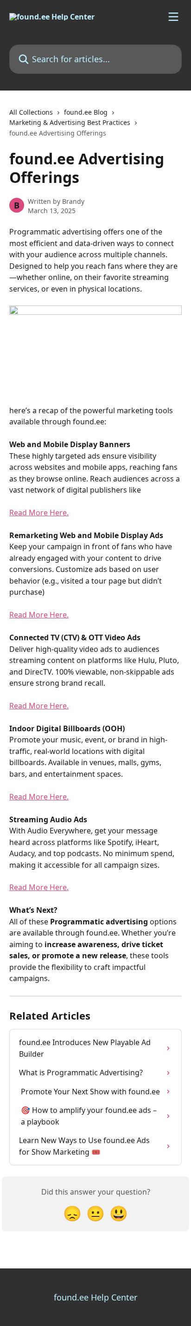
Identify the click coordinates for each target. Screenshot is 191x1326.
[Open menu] (173, 16)
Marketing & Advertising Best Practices (69, 122)
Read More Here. (39, 512)
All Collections (31, 112)
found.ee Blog (86, 112)
